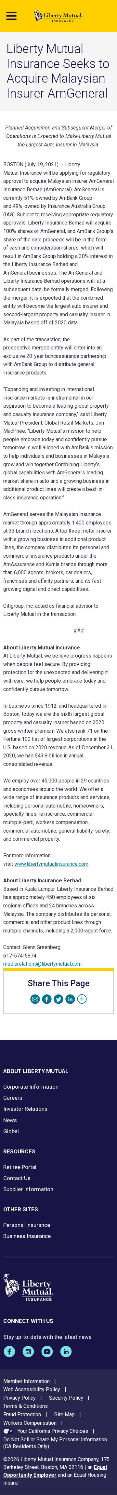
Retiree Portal (19, 1167)
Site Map (64, 1414)
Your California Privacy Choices (53, 1431)
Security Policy (66, 1398)
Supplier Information (28, 1189)
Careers (12, 1097)
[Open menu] (11, 15)
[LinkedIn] (70, 999)
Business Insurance (27, 1236)
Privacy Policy (19, 1398)
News (10, 1120)
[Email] (35, 999)
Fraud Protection (22, 1414)
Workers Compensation (30, 1423)
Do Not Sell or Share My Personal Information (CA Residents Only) (55, 1442)
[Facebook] (47, 999)
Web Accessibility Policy (31, 1389)
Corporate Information (30, 1086)
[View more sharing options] (82, 999)
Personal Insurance (26, 1225)
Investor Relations (25, 1109)
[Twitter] (58, 999)
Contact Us (17, 1178)
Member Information (26, 1381)
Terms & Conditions (25, 1406)
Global (11, 1131)
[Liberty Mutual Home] (58, 16)
